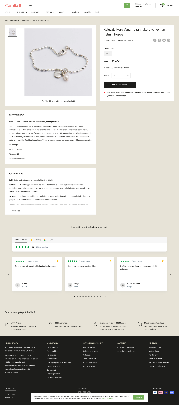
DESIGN (49, 12)
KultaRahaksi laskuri (91, 351)
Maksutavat (51, 355)
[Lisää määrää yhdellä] (127, 75)
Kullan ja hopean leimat (126, 351)
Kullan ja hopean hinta (125, 347)
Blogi (97, 12)
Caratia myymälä (53, 366)
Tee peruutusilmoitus (55, 377)
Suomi (8, 388)
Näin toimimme (89, 366)
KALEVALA (35, 12)
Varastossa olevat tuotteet (159, 362)
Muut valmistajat (155, 358)
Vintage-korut (154, 351)
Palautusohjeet (52, 351)
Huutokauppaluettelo (157, 366)
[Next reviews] (170, 274)
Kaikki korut (153, 355)
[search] (75, 5)
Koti (6, 20)
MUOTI (61, 12)
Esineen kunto (52, 358)
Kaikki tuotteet (14, 20)
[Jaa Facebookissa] (154, 40)
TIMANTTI (20, 12)
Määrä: (106, 75)
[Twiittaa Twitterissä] (164, 40)
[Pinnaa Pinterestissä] (159, 40)
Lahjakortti (75, 12)
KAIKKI (7, 12)
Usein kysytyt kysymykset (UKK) (59, 362)
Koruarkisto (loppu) (119, 84)
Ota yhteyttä (51, 370)
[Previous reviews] (8, 274)
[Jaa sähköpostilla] (168, 40)
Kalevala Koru (109, 40)
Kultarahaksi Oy (89, 347)
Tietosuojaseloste (53, 374)
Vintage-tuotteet (155, 347)
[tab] (74, 296)
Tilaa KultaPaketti (90, 358)
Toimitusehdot (52, 347)
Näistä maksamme (90, 362)
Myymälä (87, 12)
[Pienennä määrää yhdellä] (114, 75)
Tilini (137, 6)
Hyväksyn (139, 397)
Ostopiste (86, 355)
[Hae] (127, 5)
